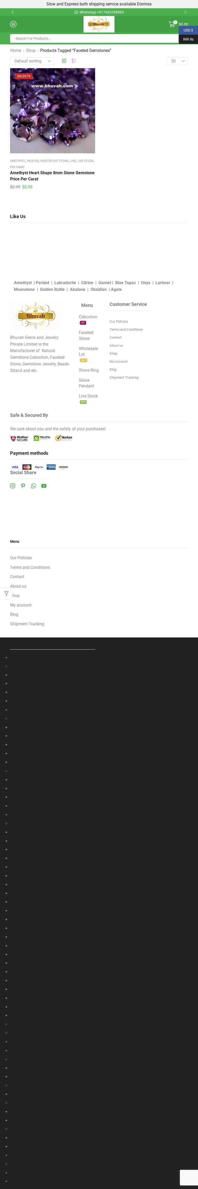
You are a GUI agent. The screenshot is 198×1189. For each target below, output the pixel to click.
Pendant (52, 1102)
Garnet (104, 282)
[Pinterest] (23, 485)
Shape (53, 771)
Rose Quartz (53, 910)
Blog (113, 369)
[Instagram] (12, 485)
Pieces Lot (52, 753)
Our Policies (119, 321)
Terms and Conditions (126, 329)
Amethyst (17, 161)
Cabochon (52, 718)
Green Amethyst (52, 971)
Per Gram (52, 735)
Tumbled (53, 1172)
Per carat (17, 167)
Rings (52, 1129)
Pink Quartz (52, 901)
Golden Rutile (52, 289)
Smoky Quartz (52, 919)
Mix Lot (53, 1024)
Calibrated (52, 805)
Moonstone (24, 289)
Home (15, 50)
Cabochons (52, 709)
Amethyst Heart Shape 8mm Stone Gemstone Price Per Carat (52, 175)
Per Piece (52, 744)
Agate (116, 289)
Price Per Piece (52, 928)
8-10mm (52, 701)
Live (73, 161)
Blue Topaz (125, 282)
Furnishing (52, 1041)
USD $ (186, 29)
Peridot (42, 282)
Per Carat (52, 727)
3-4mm (52, 683)
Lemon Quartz (52, 884)
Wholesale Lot (52, 762)
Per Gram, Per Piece (52, 1120)
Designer (53, 1137)
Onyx (145, 282)
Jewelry (53, 1050)
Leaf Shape (52, 788)
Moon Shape (52, 797)
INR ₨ (186, 38)
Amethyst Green (52, 849)
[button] (12, 12)
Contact (115, 337)
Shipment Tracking (124, 377)
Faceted (33, 161)
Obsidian (98, 289)
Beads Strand (52, 666)
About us (116, 345)
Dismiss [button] (144, 4)
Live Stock (85, 161)
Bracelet (52, 1059)
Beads (52, 657)
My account (118, 361)
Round (53, 692)
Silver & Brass (52, 1076)
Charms (53, 1085)
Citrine (87, 282)
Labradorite (65, 282)
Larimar (162, 282)
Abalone (77, 289)
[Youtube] (43, 485)
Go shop (156, 12)
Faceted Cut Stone (54, 161)
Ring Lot (52, 1146)
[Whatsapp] (33, 485)
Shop (31, 50)
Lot (53, 1111)
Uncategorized (53, 1181)
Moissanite (53, 1033)
